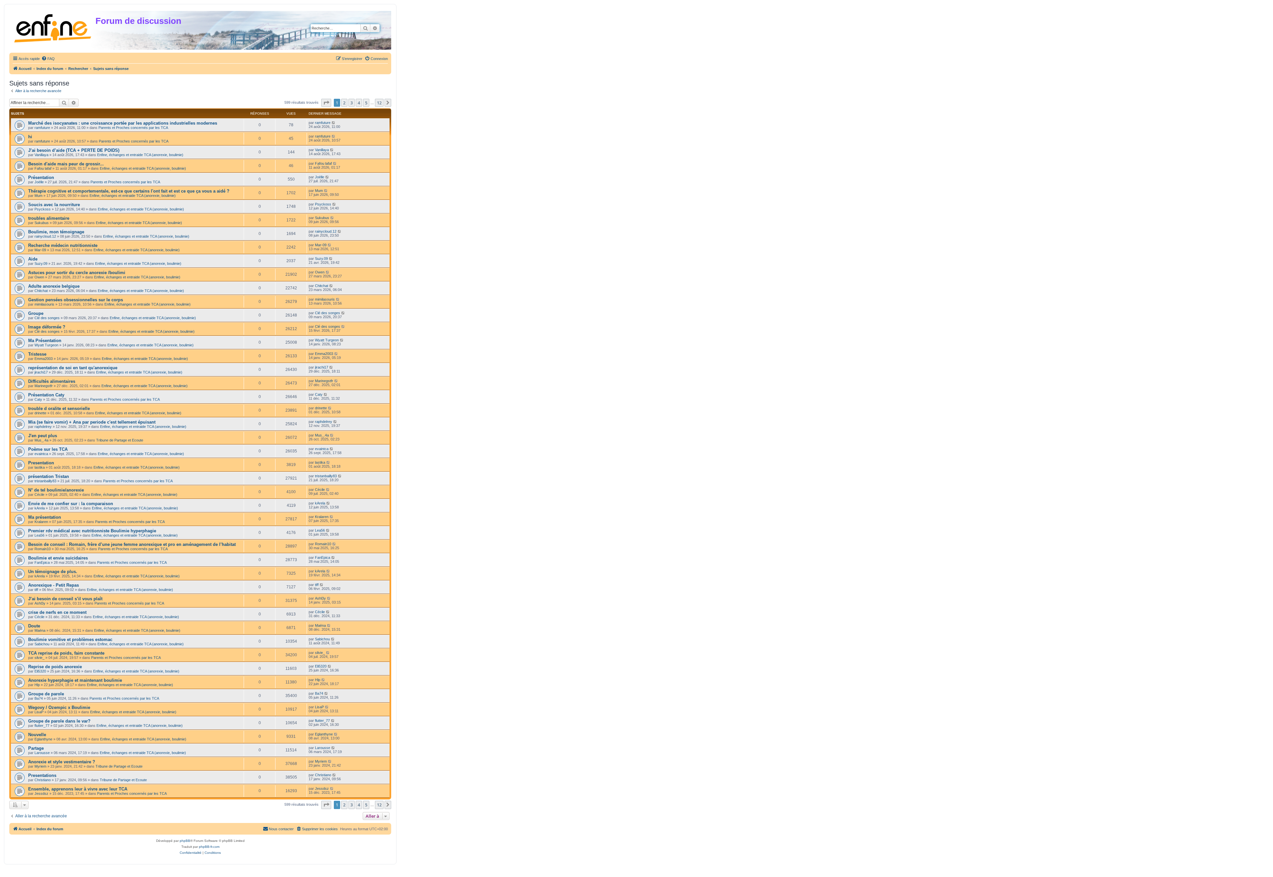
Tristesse (37, 354)
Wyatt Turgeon (46, 345)
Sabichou (41, 644)
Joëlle (39, 182)
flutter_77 (41, 726)
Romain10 (42, 549)
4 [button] (359, 103)
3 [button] (351, 103)
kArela (39, 508)
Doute (34, 625)
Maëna (39, 630)
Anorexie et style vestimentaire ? (61, 761)
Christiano (42, 780)
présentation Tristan (48, 476)
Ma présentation (44, 517)
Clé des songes (47, 318)
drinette (40, 413)
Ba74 (38, 698)
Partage (36, 748)
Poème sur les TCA (48, 449)
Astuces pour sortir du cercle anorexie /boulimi (76, 272)
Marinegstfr (43, 386)
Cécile (39, 495)
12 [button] (379, 103)
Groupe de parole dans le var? (59, 721)
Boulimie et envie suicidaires (58, 557)
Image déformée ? (46, 326)
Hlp (37, 685)
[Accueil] (53, 27)
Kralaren (41, 522)
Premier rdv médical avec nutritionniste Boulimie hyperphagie (92, 530)
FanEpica (42, 562)
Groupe (35, 313)
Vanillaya (41, 155)
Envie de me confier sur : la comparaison (70, 503)
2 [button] (344, 103)
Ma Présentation (44, 340)
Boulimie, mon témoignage (56, 231)
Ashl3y (39, 603)
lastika (39, 467)
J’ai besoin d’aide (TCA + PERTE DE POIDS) (73, 150)
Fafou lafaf (42, 168)
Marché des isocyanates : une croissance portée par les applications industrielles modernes (122, 123)
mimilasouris (44, 304)
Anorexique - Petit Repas (53, 585)
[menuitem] (48, 59)
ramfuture (42, 128)
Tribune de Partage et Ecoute (119, 440)
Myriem (40, 766)
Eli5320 (40, 671)
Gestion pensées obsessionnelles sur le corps (75, 299)
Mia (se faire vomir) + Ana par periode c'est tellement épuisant (91, 422)
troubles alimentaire (48, 218)
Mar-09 (40, 250)
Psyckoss (42, 209)
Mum (38, 196)
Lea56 (39, 535)
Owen (39, 277)
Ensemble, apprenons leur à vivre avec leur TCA (77, 789)
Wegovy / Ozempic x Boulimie (59, 707)
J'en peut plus (42, 435)
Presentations (42, 775)
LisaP (38, 712)
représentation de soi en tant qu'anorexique (72, 367)
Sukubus (41, 223)
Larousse (42, 753)
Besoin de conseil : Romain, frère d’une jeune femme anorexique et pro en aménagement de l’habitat (132, 544)
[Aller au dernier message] (334, 123)
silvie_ (39, 658)
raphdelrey (43, 427)
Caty (38, 399)
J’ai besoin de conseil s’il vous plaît (65, 598)
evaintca (41, 454)
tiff (36, 590)
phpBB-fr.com (209, 846)
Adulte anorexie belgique (54, 286)
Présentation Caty (46, 394)
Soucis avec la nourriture (54, 204)
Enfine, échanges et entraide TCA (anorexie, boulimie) (140, 155)
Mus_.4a (41, 440)
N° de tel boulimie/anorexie (56, 490)
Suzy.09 (40, 263)
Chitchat (41, 291)
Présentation (41, 177)
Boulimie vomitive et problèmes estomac (70, 639)
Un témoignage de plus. (52, 571)
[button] (326, 103)
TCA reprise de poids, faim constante (66, 653)
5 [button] (366, 103)
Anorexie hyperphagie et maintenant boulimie (75, 680)
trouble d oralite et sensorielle (59, 408)
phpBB (185, 841)
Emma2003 (43, 359)
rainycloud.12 (45, 236)
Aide (32, 259)
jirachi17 (41, 372)
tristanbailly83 (45, 481)
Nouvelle (37, 734)
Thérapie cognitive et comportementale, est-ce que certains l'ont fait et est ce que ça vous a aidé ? (128, 191)
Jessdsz (41, 793)
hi (30, 136)
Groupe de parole (46, 693)
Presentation (41, 462)
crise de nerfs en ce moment (57, 612)
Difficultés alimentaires (51, 381)
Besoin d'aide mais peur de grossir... (66, 163)
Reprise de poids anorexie (55, 666)
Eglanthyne (43, 739)
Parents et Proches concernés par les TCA (133, 128)
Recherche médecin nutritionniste (62, 245)
